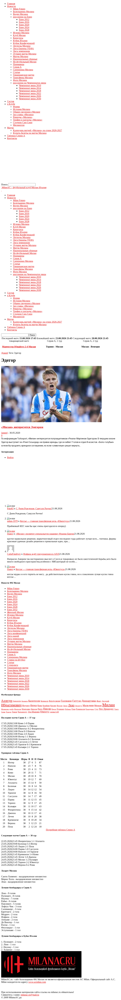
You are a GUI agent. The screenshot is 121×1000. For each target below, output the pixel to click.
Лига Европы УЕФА (23, 48)
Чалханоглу (22, 712)
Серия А (17, 67)
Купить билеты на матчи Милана (29, 133)
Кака (39, 705)
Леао (71, 705)
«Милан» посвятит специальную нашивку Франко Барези (45, 534)
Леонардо (78, 706)
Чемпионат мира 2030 (30, 98)
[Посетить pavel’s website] (11, 531)
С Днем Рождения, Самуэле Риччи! (34, 508)
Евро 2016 (24, 22)
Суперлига (12, 665)
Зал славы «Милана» (23, 114)
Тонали (14, 712)
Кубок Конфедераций (24, 43)
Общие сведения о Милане (26, 112)
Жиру (99, 701)
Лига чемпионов (21, 51)
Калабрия (46, 706)
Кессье (60, 706)
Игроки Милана (21, 32)
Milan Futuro (19, 9)
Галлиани (66, 700)
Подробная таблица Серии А (60, 829)
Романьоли (80, 709)
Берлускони (54, 701)
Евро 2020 (24, 24)
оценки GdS (54, 712)
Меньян (98, 705)
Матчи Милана (20, 56)
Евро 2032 (12, 609)
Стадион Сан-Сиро (22, 122)
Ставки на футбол (16, 660)
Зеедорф (105, 701)
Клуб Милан (19, 35)
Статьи (16, 72)
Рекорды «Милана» (22, 117)
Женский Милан (15, 612)
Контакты (12, 138)
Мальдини (88, 705)
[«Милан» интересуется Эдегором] (51, 421)
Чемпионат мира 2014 (30, 88)
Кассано (53, 706)
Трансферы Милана (23, 77)
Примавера (18, 64)
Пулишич (60, 709)
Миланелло (18, 125)
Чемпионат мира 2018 (30, 91)
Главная (11, 3)
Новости (11, 6)
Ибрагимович (11, 705)
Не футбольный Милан (24, 61)
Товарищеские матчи (23, 75)
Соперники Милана (23, 69)
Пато (40, 709)
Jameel (4, 433)
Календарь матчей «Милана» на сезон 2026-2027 (37, 130)
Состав (10, 101)
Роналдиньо (90, 709)
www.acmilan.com (37, 982)
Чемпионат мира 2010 (30, 85)
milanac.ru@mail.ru (30, 995)
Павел (10, 534)
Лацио (65, 706)
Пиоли (47, 708)
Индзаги (26, 705)
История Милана (21, 109)
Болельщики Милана (23, 11)
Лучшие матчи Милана (24, 54)
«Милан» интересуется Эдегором (22, 427)
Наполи (34, 709)
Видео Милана (20, 14)
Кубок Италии (20, 40)
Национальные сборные (25, 59)
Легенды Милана (21, 46)
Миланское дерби (7, 709)
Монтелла (17, 709)
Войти (10, 457)
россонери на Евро (22, 17)
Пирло (53, 709)
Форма (16, 106)
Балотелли (34, 700)
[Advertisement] (60, 162)
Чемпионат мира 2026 (30, 96)
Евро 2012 (24, 19)
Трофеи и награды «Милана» (27, 120)
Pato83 (10, 508)
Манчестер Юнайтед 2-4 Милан (19, 346)
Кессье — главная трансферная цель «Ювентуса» (45, 521)
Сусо (96, 709)
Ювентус (44, 711)
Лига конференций (16, 633)
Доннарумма (89, 700)
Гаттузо (76, 700)
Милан (108, 704)
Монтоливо (26, 709)
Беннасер (44, 701)
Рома (73, 709)
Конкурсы (18, 38)
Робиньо (68, 709)
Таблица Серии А (16, 135)
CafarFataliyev (14, 554)
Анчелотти (17, 701)
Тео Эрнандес (106, 709)
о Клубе (11, 104)
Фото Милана (20, 80)
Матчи (10, 127)
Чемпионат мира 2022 (30, 93)
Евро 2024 (24, 27)
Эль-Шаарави (34, 712)
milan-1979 (12, 521)
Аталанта (24, 701)
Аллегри (6, 700)
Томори (8, 712)
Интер (33, 705)
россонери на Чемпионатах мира (29, 83)
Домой (4, 353)
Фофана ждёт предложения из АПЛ (41, 554)
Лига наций (13, 636)
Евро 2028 (24, 30)
